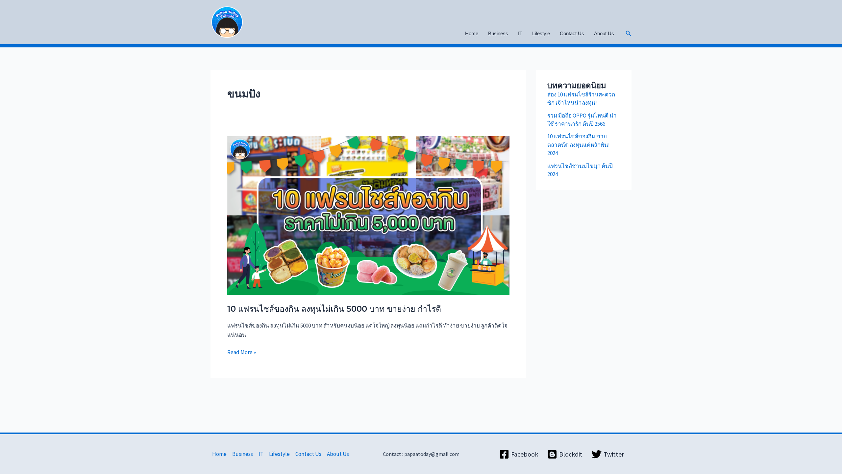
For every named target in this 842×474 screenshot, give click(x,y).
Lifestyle (541, 33)
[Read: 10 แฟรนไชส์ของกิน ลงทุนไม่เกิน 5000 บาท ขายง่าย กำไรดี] (368, 215)
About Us (604, 33)
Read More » (241, 352)
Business (498, 33)
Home (471, 33)
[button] (629, 33)
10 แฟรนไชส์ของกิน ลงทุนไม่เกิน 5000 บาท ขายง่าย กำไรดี (334, 309)
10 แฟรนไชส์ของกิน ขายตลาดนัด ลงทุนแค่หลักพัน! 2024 (578, 145)
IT (520, 33)
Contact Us (572, 33)
